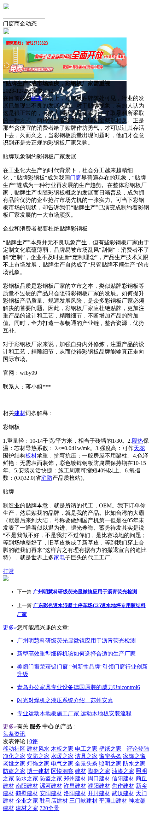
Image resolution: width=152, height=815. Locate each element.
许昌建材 (75, 786)
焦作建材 (123, 786)
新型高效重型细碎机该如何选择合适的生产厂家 (76, 654)
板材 (31, 456)
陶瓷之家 (99, 771)
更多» (10, 627)
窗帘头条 (110, 756)
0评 (33, 741)
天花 (139, 448)
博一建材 (38, 771)
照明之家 (110, 764)
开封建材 (99, 793)
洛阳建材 (75, 793)
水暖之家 (62, 756)
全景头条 (86, 764)
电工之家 (86, 749)
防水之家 (134, 764)
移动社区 (14, 749)
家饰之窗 (134, 756)
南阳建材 (27, 786)
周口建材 (99, 778)
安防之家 (38, 756)
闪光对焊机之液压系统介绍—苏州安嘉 (65, 700)
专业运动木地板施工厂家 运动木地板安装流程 (74, 713)
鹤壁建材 (27, 793)
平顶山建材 (113, 801)
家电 (59, 557)
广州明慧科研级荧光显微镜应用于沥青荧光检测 (76, 641)
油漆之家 (123, 771)
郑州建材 (75, 778)
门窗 (75, 178)
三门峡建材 (83, 801)
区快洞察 (62, 771)
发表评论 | (20, 741)
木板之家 (62, 749)
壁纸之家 (110, 749)
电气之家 (62, 764)
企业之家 (27, 801)
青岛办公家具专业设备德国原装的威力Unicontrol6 (78, 687)
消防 (46, 478)
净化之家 (14, 756)
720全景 (49, 808)
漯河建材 (51, 786)
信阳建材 (123, 778)
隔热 (137, 441)
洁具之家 (86, 756)
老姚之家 (14, 764)
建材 (19, 413)
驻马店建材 (54, 801)
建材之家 (27, 808)
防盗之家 (14, 771)
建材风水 (38, 749)
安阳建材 (51, 793)
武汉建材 (123, 793)
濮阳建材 (99, 786)
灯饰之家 (38, 764)
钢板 (36, 98)
